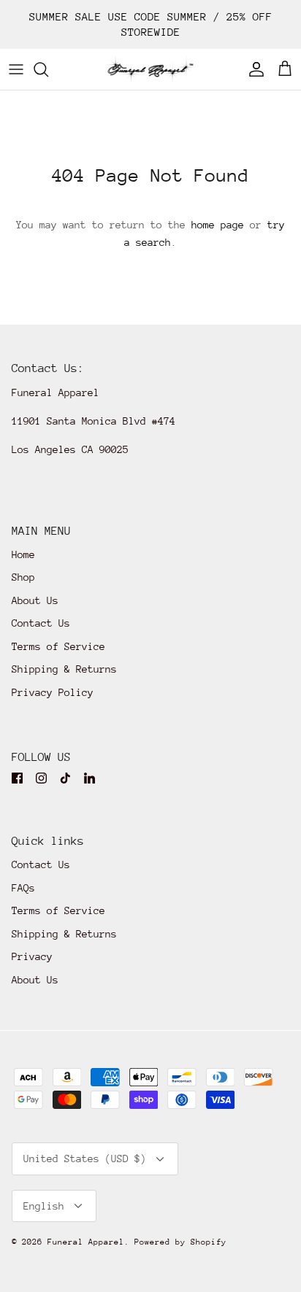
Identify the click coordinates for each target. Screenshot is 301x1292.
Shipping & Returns (64, 669)
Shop (23, 577)
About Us (35, 600)
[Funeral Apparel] (150, 69)
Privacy (32, 956)
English (43, 1206)
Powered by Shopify (180, 1242)
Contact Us (41, 623)
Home (23, 554)
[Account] (253, 69)
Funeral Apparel (85, 1242)
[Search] (48, 69)
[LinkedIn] (89, 778)
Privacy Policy (53, 692)
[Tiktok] (65, 778)
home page (217, 225)
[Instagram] (41, 778)
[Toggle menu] (16, 69)
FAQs (23, 888)
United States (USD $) (84, 1158)
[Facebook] (17, 778)
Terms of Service (58, 646)
